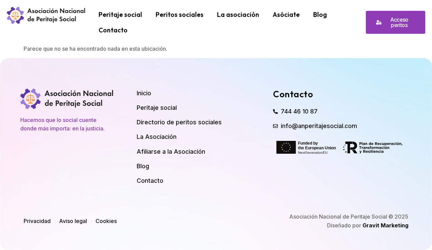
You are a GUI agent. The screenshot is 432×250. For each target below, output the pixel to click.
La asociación (238, 14)
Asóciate (286, 14)
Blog (320, 14)
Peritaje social (120, 14)
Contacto (113, 30)
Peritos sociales (180, 14)
